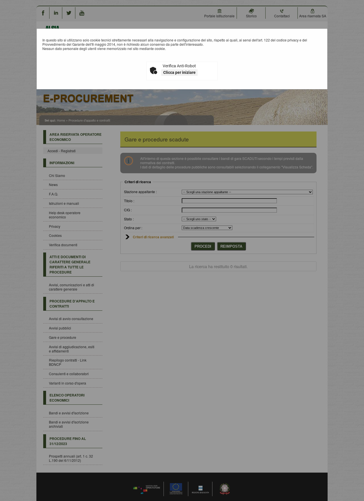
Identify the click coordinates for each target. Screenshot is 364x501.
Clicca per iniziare (179, 72)
